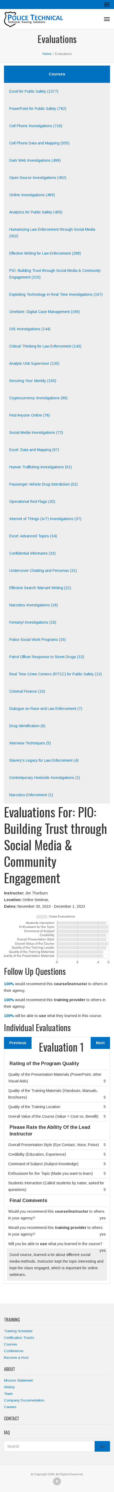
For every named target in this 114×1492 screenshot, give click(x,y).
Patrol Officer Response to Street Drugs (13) (46, 657)
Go (102, 1446)
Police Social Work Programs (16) (37, 639)
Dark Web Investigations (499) (35, 160)
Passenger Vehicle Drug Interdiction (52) (43, 484)
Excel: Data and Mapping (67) (34, 450)
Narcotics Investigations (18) (33, 605)
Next (100, 1043)
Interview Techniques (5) (30, 743)
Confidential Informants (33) (32, 553)
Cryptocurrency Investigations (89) (38, 398)
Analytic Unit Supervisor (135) (34, 363)
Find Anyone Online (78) (29, 415)
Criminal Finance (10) (27, 691)
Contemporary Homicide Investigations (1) (44, 777)
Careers (10, 1407)
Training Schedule (18, 1331)
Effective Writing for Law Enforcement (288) (45, 253)
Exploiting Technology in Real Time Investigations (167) (56, 294)
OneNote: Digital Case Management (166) (44, 312)
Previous (17, 1043)
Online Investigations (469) (32, 195)
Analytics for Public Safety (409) (35, 212)
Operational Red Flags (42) (32, 501)
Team (8, 1394)
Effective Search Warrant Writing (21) (40, 588)
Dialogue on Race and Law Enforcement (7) (45, 708)
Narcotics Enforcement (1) (31, 795)
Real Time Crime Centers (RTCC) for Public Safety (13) (55, 674)
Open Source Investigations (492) (37, 177)
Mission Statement (18, 1380)
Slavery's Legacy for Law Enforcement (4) (43, 760)
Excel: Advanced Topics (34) (33, 536)
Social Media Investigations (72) (36, 432)
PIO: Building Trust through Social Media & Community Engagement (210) (55, 273)
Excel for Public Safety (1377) (33, 91)
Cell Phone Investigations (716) (35, 126)
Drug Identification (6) (27, 726)
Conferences (14, 1351)
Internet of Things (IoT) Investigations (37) (45, 519)
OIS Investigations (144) (29, 329)
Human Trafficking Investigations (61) (40, 467)
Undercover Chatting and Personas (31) (43, 570)
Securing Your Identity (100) (32, 381)
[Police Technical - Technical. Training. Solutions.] (35, 19)
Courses (10, 1344)
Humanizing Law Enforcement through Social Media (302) (52, 232)
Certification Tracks (19, 1338)
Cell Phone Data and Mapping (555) (39, 143)
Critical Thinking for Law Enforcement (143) (45, 346)
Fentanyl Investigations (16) (32, 622)
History (9, 1387)
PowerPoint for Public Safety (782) (37, 108)
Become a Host (16, 1358)
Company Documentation (24, 1400)
